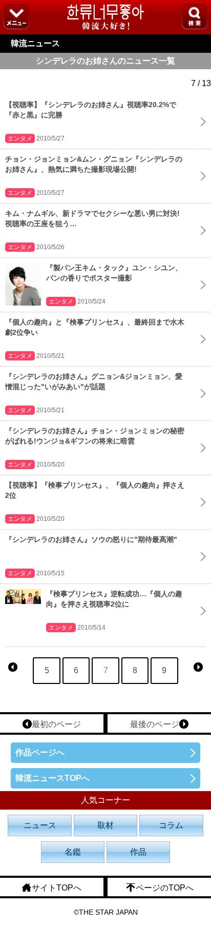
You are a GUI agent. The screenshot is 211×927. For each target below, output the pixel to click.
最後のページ (154, 724)
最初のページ (56, 724)
